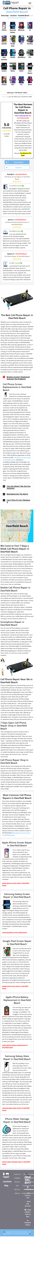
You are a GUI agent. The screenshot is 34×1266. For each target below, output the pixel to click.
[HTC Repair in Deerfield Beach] (29, 52)
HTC (30, 57)
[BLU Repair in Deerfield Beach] (12, 79)
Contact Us (17, 1174)
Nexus (13, 71)
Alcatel (12, 57)
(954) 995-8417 (27, 1180)
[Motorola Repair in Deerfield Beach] (21, 25)
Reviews (17, 1182)
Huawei (4, 43)
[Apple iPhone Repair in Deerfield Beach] (4, 25)
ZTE (21, 43)
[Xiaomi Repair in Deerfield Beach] (4, 79)
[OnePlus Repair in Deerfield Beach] (29, 38)
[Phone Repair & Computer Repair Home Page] (6, 1175)
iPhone (4, 30)
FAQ (17, 1186)
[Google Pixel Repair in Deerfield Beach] (12, 38)
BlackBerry (21, 57)
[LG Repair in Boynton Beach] (29, 25)
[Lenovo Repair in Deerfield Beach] (4, 66)
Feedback (17, 1178)
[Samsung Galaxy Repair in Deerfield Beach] (12, 25)
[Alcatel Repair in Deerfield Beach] (12, 52)
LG (30, 30)
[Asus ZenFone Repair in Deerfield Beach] (4, 52)
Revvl (30, 84)
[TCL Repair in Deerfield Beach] (21, 79)
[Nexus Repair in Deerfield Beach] (12, 66)
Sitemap (17, 1193)
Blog (6, 1185)
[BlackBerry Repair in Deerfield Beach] (21, 52)
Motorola (21, 30)
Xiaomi (4, 84)
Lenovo (4, 71)
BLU (12, 84)
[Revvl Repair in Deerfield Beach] (29, 79)
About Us (17, 1189)
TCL (21, 84)
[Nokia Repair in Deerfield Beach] (21, 66)
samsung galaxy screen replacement (14, 932)
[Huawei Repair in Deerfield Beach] (4, 38)
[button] (17, 378)
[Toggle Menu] (30, 3)
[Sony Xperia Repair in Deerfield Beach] (29, 66)
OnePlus (30, 43)
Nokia (21, 71)
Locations (7, 1181)
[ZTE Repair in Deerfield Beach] (21, 38)
